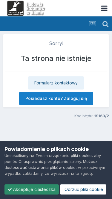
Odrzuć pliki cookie (83, 189)
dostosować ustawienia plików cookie (40, 167)
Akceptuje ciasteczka (34, 189)
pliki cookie (81, 155)
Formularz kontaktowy (56, 82)
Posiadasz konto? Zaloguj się (56, 98)
